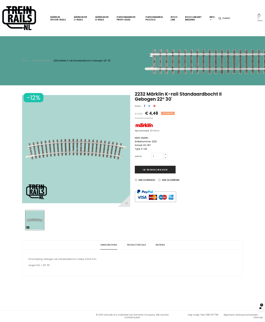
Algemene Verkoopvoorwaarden (241, 314)
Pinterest (154, 106)
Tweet (149, 106)
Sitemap (258, 317)
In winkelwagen (155, 169)
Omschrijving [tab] (108, 244)
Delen (144, 106)
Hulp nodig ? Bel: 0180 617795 (203, 314)
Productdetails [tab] (136, 244)
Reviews (160, 244)
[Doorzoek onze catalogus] (224, 18)
